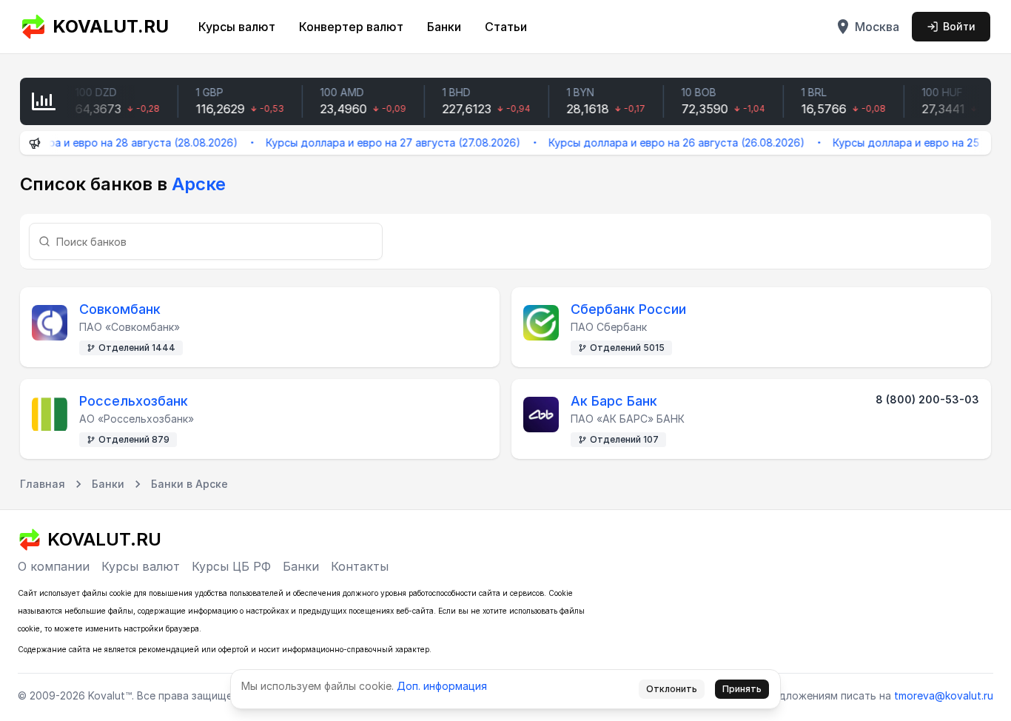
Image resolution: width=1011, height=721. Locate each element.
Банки (444, 26)
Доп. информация (442, 686)
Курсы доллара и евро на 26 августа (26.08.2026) (666, 142)
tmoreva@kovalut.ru (943, 695)
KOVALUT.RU (111, 26)
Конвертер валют (351, 26)
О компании (54, 566)
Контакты (360, 566)
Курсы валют (236, 26)
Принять (742, 688)
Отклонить (671, 688)
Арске (199, 184)
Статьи (506, 26)
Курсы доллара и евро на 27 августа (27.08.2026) (382, 142)
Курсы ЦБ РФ (231, 566)
